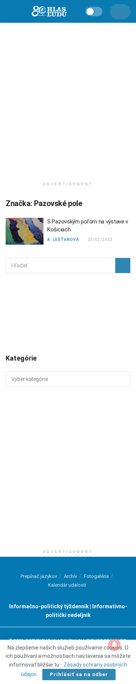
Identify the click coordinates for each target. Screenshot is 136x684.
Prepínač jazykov (38, 576)
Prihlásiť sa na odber (79, 674)
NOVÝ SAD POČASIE (68, 312)
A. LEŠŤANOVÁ (63, 239)
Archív (70, 576)
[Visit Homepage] (48, 11)
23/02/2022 (100, 239)
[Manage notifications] (114, 645)
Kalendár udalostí (67, 585)
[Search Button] (122, 265)
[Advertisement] (68, 98)
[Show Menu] (9, 11)
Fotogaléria (96, 576)
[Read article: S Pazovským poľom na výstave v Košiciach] (24, 231)
